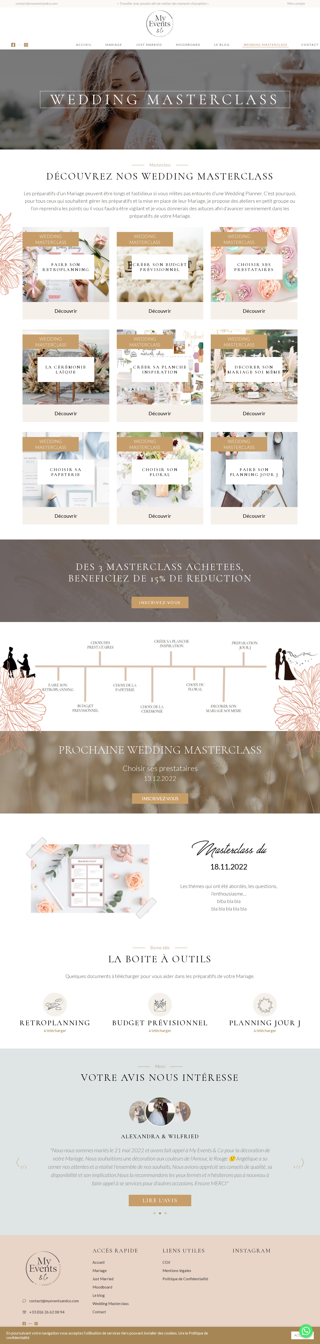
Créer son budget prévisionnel (160, 267)
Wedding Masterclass (50, 239)
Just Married (103, 1278)
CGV (166, 1262)
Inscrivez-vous (160, 798)
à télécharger (55, 1030)
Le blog (98, 1295)
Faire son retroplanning (65, 267)
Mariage (99, 1270)
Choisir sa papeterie (66, 472)
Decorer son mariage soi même (254, 369)
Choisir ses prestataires (254, 267)
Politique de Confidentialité (185, 1278)
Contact (99, 1312)
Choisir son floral (160, 472)
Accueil (98, 1262)
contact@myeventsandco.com (37, 3)
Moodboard (102, 1287)
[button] (154, 1213)
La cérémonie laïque (66, 369)
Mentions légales (176, 1270)
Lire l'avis (160, 1200)
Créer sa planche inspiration (160, 369)
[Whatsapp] (306, 1331)
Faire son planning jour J (254, 472)
